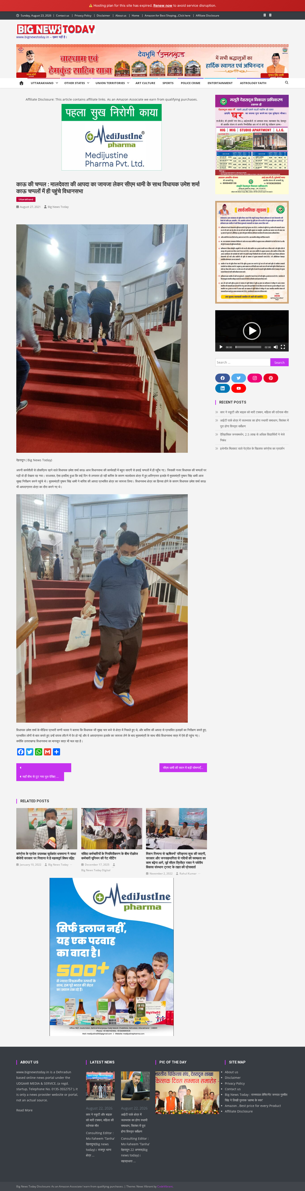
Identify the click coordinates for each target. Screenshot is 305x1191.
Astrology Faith (253, 83)
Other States (74, 83)
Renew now (162, 5)
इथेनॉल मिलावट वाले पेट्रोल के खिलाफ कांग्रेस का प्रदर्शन (252, 448)
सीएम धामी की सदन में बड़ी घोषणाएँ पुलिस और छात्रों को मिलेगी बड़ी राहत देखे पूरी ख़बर (185, 767)
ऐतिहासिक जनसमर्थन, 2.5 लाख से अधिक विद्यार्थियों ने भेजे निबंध (252, 437)
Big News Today (58, 207)
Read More (24, 1110)
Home (135, 15)
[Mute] (276, 347)
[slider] (248, 347)
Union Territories (110, 83)
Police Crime (190, 83)
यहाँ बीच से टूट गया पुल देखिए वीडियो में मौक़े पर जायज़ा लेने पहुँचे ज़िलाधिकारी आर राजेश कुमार (43, 776)
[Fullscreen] (283, 347)
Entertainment (220, 83)
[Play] (221, 347)
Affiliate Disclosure (207, 15)
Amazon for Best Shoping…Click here (167, 15)
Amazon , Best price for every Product (253, 1106)
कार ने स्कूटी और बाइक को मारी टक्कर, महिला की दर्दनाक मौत (254, 412)
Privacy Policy (83, 15)
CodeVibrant (165, 1186)
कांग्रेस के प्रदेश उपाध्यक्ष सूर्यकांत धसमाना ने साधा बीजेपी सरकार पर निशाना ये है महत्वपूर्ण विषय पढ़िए (46, 856)
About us (120, 15)
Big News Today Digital (95, 870)
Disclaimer (103, 15)
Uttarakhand (42, 83)
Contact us (62, 15)
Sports (168, 83)
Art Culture (145, 83)
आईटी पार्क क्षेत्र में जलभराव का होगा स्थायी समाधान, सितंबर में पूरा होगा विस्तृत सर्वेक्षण (254, 423)
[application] (252, 331)
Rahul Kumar (188, 873)
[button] (252, 331)
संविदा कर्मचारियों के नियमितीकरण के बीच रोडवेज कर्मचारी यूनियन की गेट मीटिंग (109, 856)
